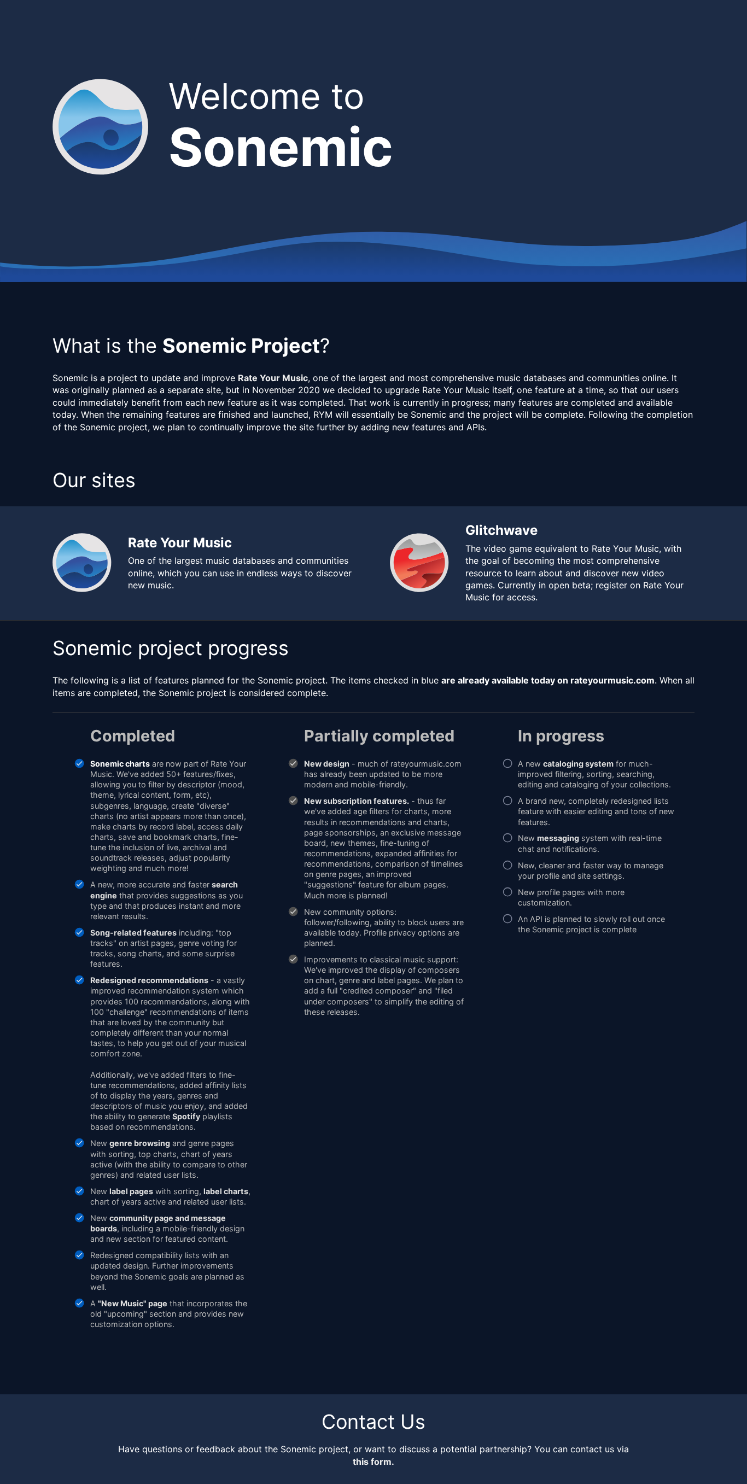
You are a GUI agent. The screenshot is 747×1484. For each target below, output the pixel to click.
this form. (373, 1461)
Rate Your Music (273, 377)
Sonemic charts (120, 763)
